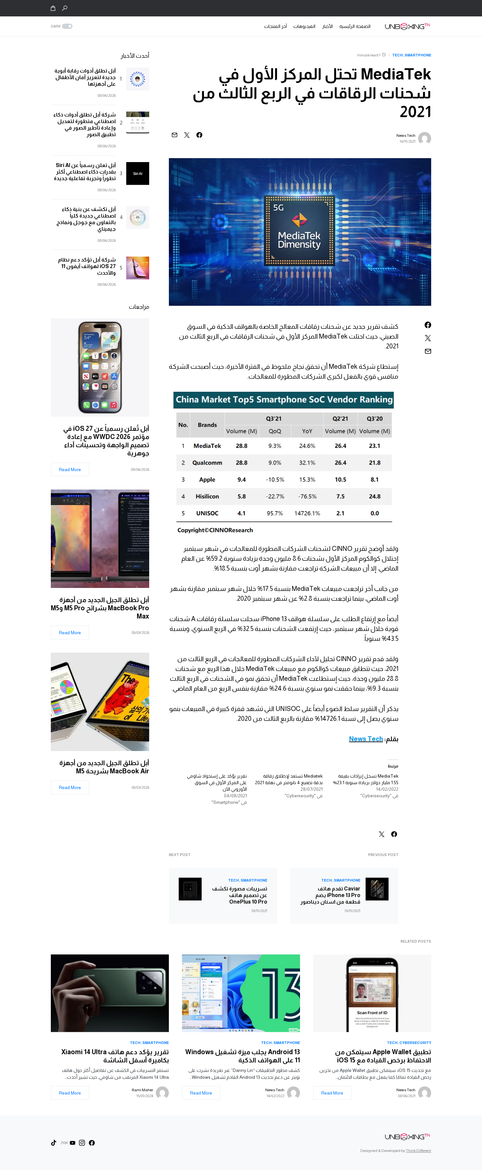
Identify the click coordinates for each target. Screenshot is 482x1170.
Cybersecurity (415, 1043)
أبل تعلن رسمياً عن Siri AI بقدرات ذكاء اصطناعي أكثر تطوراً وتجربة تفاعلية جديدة (85, 171)
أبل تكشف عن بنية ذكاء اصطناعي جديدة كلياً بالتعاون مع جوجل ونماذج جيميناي (86, 219)
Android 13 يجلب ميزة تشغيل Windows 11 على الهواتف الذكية (242, 1056)
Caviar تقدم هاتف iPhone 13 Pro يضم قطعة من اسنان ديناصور (330, 895)
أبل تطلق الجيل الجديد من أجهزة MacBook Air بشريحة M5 (104, 767)
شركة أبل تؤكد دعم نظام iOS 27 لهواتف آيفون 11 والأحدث (87, 266)
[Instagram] (82, 1143)
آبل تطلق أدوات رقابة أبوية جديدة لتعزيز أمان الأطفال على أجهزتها (85, 77)
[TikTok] (54, 1143)
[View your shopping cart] (53, 8)
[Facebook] (92, 1143)
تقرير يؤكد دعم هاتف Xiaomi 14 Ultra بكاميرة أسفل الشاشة (115, 1056)
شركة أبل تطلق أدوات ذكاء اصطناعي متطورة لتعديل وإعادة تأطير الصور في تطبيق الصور (84, 124)
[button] (64, 8)
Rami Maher (142, 1090)
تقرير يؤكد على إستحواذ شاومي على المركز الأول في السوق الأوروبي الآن (217, 782)
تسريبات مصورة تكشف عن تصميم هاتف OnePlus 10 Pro (239, 895)
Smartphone (418, 55)
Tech (397, 55)
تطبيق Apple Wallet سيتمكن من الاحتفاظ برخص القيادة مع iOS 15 (383, 1056)
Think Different (418, 1150)
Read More (70, 469)
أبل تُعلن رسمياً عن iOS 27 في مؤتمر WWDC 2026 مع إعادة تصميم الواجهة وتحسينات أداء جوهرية (106, 441)
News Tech (405, 135)
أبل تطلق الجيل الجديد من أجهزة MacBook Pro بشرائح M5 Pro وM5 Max (100, 608)
